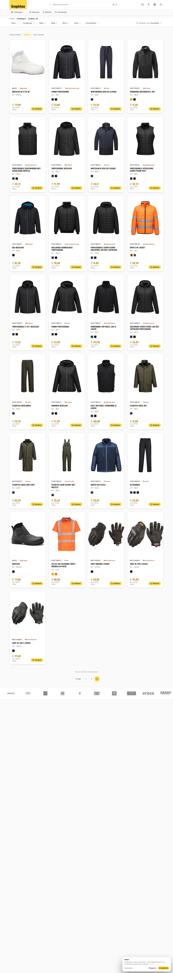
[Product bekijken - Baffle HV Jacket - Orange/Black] (134, 255)
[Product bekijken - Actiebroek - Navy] (131, 492)
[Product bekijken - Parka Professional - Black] (56, 99)
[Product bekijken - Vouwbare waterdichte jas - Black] (134, 99)
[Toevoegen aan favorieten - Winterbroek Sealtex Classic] (120, 43)
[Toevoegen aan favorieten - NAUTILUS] (42, 515)
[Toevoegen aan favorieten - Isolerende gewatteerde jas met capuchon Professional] (159, 278)
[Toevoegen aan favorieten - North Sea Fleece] (120, 436)
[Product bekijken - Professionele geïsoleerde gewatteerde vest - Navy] (131, 178)
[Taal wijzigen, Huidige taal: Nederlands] (154, 4)
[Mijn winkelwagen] (142, 4)
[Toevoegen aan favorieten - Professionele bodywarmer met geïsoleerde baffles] (42, 120)
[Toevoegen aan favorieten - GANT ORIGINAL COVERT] (120, 515)
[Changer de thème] (161, 4)
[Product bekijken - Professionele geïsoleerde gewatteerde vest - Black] (134, 178)
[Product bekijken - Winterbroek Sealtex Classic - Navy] (92, 99)
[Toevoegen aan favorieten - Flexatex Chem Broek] (42, 357)
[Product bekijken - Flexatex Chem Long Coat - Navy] (13, 492)
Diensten (35, 12)
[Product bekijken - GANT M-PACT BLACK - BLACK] (131, 571)
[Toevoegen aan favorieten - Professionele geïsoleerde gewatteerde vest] (159, 120)
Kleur (13, 23)
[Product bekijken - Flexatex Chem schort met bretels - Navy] (52, 495)
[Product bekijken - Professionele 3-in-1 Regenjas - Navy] (13, 334)
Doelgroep (27, 23)
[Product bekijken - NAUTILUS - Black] (13, 571)
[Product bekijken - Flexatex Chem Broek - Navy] (13, 413)
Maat (53, 23)
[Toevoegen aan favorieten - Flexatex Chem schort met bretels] (81, 436)
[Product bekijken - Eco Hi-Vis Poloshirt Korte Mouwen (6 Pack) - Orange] (56, 574)
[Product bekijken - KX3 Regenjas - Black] (13, 255)
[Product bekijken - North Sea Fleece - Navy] (92, 492)
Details (151, 964)
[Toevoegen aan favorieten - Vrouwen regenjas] (81, 357)
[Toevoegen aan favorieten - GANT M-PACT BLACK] (159, 515)
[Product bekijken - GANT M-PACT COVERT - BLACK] (13, 650)
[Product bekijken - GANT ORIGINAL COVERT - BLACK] (92, 571)
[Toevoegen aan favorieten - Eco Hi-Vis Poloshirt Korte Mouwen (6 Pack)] (81, 515)
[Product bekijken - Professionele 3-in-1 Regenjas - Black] (16, 334)
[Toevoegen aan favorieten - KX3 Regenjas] (42, 199)
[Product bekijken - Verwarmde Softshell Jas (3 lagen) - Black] (95, 337)
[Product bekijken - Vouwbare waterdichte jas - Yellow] (131, 99)
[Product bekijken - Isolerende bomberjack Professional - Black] (56, 257)
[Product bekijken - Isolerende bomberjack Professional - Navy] (52, 257)
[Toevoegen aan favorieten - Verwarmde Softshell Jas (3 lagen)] (120, 278)
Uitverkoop (62, 12)
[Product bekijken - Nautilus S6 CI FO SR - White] (13, 99)
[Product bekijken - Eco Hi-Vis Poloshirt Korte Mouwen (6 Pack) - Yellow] (52, 574)
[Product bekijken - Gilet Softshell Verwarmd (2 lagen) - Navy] (92, 416)
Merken (48, 12)
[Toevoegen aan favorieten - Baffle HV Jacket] (159, 199)
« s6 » (26, 35)
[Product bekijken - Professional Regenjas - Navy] (52, 176)
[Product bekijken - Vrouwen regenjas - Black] (56, 413)
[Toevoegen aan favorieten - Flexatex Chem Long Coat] (42, 436)
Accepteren (163, 968)
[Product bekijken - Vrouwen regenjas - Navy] (52, 413)
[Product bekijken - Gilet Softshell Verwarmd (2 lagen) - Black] (95, 416)
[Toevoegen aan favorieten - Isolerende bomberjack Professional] (81, 199)
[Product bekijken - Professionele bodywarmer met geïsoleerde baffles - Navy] (13, 178)
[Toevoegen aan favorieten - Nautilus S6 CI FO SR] (42, 43)
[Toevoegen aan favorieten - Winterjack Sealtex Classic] (120, 120)
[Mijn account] (148, 4)
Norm (65, 23)
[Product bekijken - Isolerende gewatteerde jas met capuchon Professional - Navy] (131, 337)
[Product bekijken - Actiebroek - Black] (134, 492)
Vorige (78, 679)
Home (11, 19)
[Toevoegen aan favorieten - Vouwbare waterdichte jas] (159, 43)
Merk (42, 23)
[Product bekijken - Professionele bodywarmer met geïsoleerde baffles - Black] (16, 178)
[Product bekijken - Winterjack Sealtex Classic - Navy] (92, 176)
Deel (76, 23)
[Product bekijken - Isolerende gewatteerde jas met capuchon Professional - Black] (134, 337)
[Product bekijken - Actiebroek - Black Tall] (138, 492)
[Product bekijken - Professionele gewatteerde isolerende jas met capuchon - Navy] (92, 257)
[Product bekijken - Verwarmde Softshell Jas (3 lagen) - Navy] (92, 337)
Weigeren (152, 968)
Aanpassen (128, 968)
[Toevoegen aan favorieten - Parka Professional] (81, 43)
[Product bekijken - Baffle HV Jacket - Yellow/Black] (131, 255)
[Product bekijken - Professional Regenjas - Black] (56, 176)
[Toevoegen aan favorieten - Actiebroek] (159, 436)
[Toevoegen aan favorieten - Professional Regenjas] (81, 120)
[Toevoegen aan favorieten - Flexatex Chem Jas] (159, 357)
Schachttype (91, 23)
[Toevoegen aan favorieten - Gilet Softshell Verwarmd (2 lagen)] (120, 357)
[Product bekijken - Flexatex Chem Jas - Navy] (131, 413)
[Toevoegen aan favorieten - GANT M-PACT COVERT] (42, 595)
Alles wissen (39, 35)
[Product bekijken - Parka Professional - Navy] (52, 99)
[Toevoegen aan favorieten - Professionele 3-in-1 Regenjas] (42, 278)
